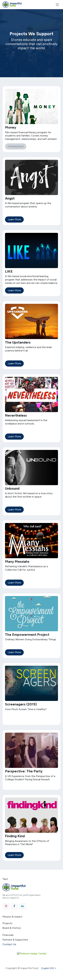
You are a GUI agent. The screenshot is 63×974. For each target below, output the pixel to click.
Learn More (14, 219)
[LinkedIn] (22, 906)
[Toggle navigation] (57, 4)
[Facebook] (14, 906)
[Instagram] (6, 906)
